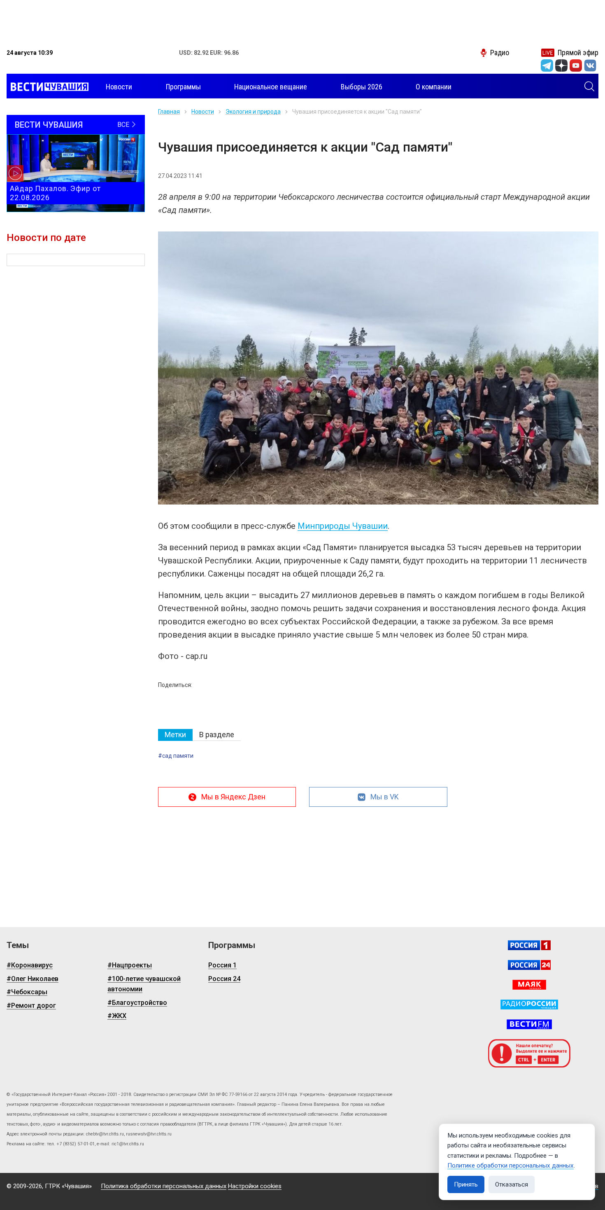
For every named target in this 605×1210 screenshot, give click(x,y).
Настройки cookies (255, 1186)
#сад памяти (175, 755)
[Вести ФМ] (529, 1024)
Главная (169, 111)
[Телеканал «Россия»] (529, 945)
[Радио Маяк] (529, 985)
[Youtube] (576, 65)
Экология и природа (253, 111)
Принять (466, 1184)
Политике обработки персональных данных (510, 1165)
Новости (202, 111)
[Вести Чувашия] (47, 86)
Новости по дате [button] (46, 237)
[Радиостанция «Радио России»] (529, 1004)
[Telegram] (547, 65)
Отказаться (511, 1184)
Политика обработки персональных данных (163, 1186)
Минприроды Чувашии (343, 526)
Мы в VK (384, 796)
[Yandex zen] (561, 65)
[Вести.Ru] (529, 965)
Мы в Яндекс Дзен (233, 796)
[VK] (590, 65)
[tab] (175, 735)
